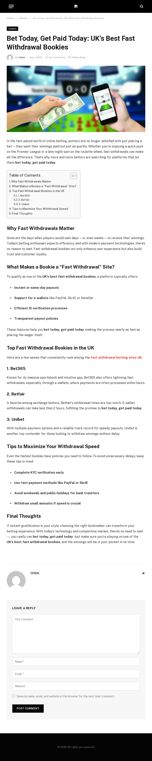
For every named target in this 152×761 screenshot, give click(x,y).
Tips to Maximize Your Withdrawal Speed (40, 208)
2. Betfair (23, 199)
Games (12, 29)
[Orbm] (76, 6)
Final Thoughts (22, 213)
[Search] (141, 6)
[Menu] (11, 6)
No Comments (57, 57)
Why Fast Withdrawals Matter (31, 181)
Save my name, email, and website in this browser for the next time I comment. (66, 696)
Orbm (22, 57)
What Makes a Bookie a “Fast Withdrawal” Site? (44, 186)
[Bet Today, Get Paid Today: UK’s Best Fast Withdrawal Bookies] (76, 99)
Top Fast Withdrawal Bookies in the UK (38, 191)
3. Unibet (24, 204)
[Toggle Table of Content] (71, 175)
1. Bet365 (24, 195)
